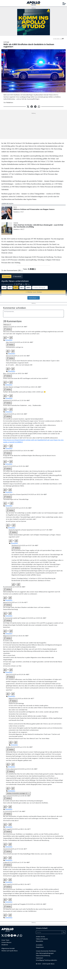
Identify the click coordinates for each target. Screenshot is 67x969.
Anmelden (39, 945)
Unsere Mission (6, 942)
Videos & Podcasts (42, 939)
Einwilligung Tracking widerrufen (46, 960)
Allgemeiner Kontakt (8, 948)
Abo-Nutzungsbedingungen (45, 953)
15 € (10, 287)
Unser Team (5, 940)
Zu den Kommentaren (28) (11, 270)
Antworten (8, 340)
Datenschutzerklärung (43, 955)
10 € (4, 287)
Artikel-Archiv (40, 936)
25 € (15, 287)
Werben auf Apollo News (9, 951)
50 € (21, 287)
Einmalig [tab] (7, 276)
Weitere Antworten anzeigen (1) (17, 793)
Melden (8, 329)
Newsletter (39, 941)
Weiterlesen (33, 298)
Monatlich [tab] (17, 276)
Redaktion (16, 212)
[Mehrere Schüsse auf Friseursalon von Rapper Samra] (6, 213)
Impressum (39, 958)
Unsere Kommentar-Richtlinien (46, 951)
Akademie (4, 945)
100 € (28, 287)
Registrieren (40, 947)
